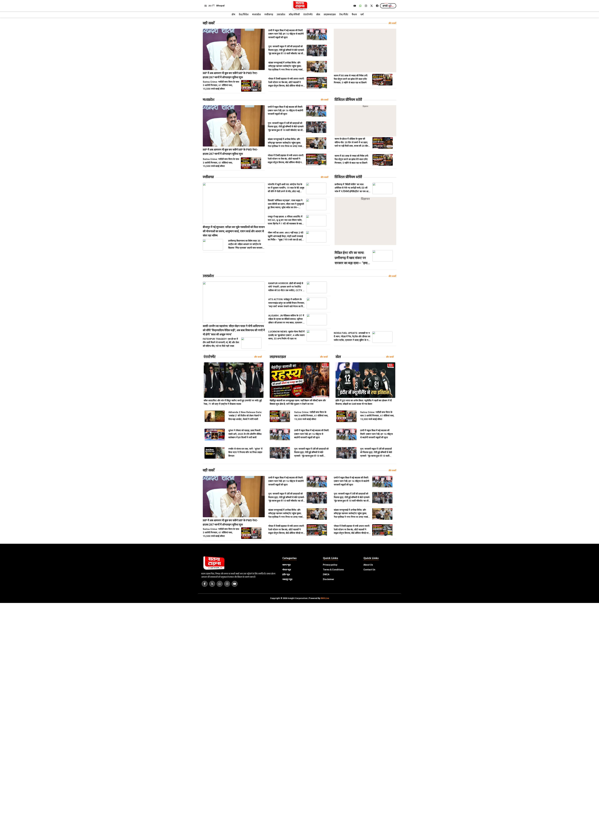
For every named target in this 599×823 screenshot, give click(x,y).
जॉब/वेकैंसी (294, 15)
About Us (368, 565)
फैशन (354, 15)
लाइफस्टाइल (330, 15)
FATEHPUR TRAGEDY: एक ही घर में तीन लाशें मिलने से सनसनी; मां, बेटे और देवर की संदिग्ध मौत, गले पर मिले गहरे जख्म (221, 342)
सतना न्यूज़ (286, 565)
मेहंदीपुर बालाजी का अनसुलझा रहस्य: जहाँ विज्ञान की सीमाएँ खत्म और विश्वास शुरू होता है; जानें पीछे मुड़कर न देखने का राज (298, 402)
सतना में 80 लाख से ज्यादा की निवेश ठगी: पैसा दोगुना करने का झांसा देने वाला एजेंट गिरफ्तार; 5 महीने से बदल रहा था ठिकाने (351, 79)
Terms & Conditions (333, 569)
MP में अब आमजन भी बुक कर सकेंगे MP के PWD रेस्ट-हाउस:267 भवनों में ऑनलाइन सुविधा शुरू (230, 75)
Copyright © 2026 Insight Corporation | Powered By (299, 598)
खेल (318, 15)
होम (233, 15)
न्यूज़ (286, 569)
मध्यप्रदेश (256, 15)
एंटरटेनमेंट (308, 15)
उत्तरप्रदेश (281, 15)
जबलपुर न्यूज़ (287, 579)
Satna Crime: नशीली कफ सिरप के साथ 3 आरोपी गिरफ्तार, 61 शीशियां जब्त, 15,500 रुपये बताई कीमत (221, 85)
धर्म (362, 15)
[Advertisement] (365, 50)
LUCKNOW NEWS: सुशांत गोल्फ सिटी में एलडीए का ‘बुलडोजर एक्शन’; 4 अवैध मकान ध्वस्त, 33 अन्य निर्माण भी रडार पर (286, 335)
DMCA (326, 574)
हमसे (388, 6)
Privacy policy (330, 565)
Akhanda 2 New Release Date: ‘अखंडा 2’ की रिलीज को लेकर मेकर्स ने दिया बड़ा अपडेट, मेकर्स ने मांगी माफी (245, 416)
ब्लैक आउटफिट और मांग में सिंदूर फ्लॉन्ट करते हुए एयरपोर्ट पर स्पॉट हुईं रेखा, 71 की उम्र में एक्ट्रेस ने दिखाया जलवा (233, 402)
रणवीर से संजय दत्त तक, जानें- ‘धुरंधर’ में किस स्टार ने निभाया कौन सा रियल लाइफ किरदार (245, 452)
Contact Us (369, 569)
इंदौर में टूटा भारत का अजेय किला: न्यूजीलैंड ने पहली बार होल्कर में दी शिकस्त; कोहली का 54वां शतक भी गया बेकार (364, 402)
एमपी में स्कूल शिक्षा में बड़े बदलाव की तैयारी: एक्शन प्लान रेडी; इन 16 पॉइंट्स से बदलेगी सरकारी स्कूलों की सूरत (286, 34)
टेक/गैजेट (343, 15)
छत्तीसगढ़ (268, 15)
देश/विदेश (243, 15)
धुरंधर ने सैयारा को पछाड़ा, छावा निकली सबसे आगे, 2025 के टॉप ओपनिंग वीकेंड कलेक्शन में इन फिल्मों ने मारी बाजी (244, 434)
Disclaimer (328, 579)
